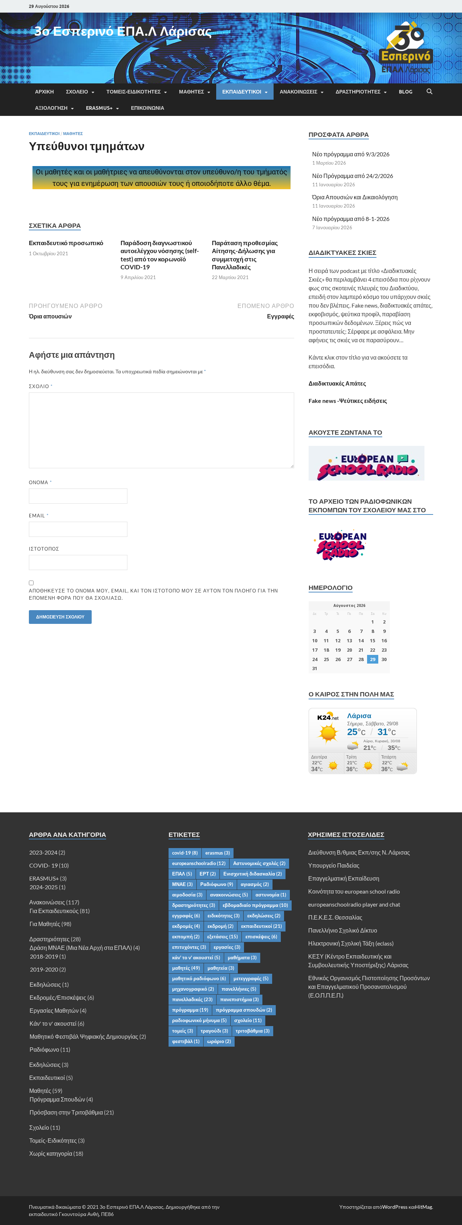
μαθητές (186, 968)
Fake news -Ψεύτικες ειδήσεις (348, 400)
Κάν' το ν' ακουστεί (53, 1023)
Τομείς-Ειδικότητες (133, 92)
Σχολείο (77, 92)
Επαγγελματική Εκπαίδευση (343, 878)
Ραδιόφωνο (44, 1049)
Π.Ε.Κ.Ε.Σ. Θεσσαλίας (335, 917)
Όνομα (40, 482)
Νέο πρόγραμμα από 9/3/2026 (350, 154)
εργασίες (227, 947)
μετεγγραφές (251, 978)
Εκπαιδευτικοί (241, 92)
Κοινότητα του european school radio (354, 891)
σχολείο (248, 1020)
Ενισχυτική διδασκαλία (252, 874)
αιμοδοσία (187, 895)
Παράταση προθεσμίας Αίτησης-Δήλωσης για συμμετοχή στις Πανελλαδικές (245, 254)
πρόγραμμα (190, 1010)
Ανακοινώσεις (298, 92)
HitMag (423, 1207)
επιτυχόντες (189, 947)
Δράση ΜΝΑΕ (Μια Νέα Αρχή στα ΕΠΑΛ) (81, 947)
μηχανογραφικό (193, 989)
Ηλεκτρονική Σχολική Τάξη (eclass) (351, 943)
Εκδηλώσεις (45, 984)
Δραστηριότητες (358, 92)
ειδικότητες (224, 915)
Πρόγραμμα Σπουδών (57, 1099)
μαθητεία (221, 968)
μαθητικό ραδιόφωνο (199, 978)
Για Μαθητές (45, 923)
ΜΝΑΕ (182, 884)
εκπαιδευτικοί (261, 926)
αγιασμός (255, 884)
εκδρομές (186, 926)
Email (39, 515)
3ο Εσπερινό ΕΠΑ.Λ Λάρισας (123, 31)
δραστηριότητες (193, 905)
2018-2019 (44, 956)
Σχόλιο (41, 386)
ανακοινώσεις (229, 895)
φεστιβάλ (186, 1041)
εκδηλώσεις (263, 915)
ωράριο (219, 1041)
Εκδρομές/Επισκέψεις (58, 997)
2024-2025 (44, 886)
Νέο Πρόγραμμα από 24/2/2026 (352, 175)
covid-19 (185, 853)
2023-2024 (43, 852)
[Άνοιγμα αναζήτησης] (429, 91)
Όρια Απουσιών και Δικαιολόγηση (355, 197)
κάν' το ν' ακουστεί (196, 957)
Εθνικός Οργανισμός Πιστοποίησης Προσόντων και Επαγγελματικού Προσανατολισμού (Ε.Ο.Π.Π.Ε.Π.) (369, 986)
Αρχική (44, 92)
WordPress (394, 1207)
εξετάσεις (222, 936)
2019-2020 (44, 969)
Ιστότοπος (44, 549)
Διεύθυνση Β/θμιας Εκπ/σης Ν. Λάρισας (359, 852)
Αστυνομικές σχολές (259, 863)
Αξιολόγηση (51, 108)
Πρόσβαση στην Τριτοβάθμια (66, 1112)
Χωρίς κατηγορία (50, 1153)
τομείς (182, 1031)
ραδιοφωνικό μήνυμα (199, 1020)
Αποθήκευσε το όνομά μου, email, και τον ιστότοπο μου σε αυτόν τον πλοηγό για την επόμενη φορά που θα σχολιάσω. (153, 594)
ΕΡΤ (208, 874)
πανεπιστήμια (239, 999)
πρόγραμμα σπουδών (244, 1010)
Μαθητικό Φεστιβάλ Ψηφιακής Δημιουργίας (84, 1036)
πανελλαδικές (192, 999)
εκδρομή (221, 926)
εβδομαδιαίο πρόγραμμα (255, 905)
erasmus (217, 853)
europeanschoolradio (199, 863)
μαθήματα (242, 957)
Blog (406, 92)
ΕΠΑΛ (182, 874)
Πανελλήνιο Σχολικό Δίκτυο (342, 930)
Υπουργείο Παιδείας (333, 865)
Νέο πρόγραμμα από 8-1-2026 (350, 218)
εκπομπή (186, 936)
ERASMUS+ (99, 108)
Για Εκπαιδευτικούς (54, 910)
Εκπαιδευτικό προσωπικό (66, 243)
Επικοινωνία (147, 108)
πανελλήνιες (239, 989)
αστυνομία (271, 895)
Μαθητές (191, 92)
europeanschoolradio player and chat (354, 904)
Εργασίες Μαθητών (54, 1010)
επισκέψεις (261, 936)
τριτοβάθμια (253, 1031)
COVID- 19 (43, 865)
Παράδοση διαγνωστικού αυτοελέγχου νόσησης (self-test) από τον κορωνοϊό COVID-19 (160, 254)
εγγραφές (186, 915)
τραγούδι (214, 1031)
